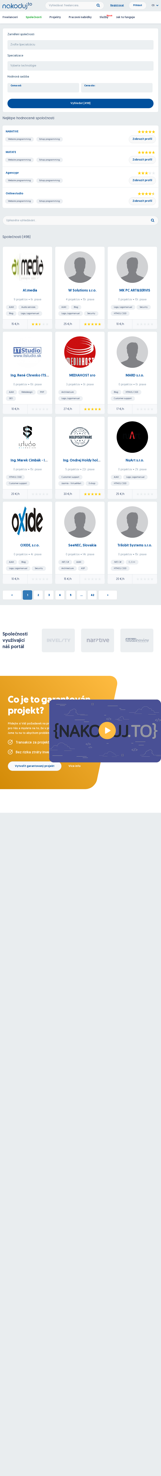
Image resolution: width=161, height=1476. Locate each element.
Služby (104, 17)
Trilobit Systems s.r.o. (134, 545)
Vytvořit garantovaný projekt (34, 766)
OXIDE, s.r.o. (29, 545)
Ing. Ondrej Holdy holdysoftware (90, 460)
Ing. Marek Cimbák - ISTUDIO (34, 460)
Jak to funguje (125, 17)
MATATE (11, 152)
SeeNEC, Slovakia (82, 545)
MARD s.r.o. (135, 375)
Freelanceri (10, 17)
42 (92, 595)
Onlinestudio (14, 193)
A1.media (30, 290)
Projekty (55, 17)
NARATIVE (12, 131)
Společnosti (34, 17)
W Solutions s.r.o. (82, 290)
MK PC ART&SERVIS (134, 290)
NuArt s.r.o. (135, 460)
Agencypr (12, 173)
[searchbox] (80, 45)
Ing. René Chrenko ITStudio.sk (35, 375)
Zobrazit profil (142, 139)
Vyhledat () (80, 103)
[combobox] (80, 45)
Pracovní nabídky (80, 17)
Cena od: (16, 86)
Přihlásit (137, 5)
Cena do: (89, 86)
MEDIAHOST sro (82, 375)
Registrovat (117, 5)
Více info (74, 766)
